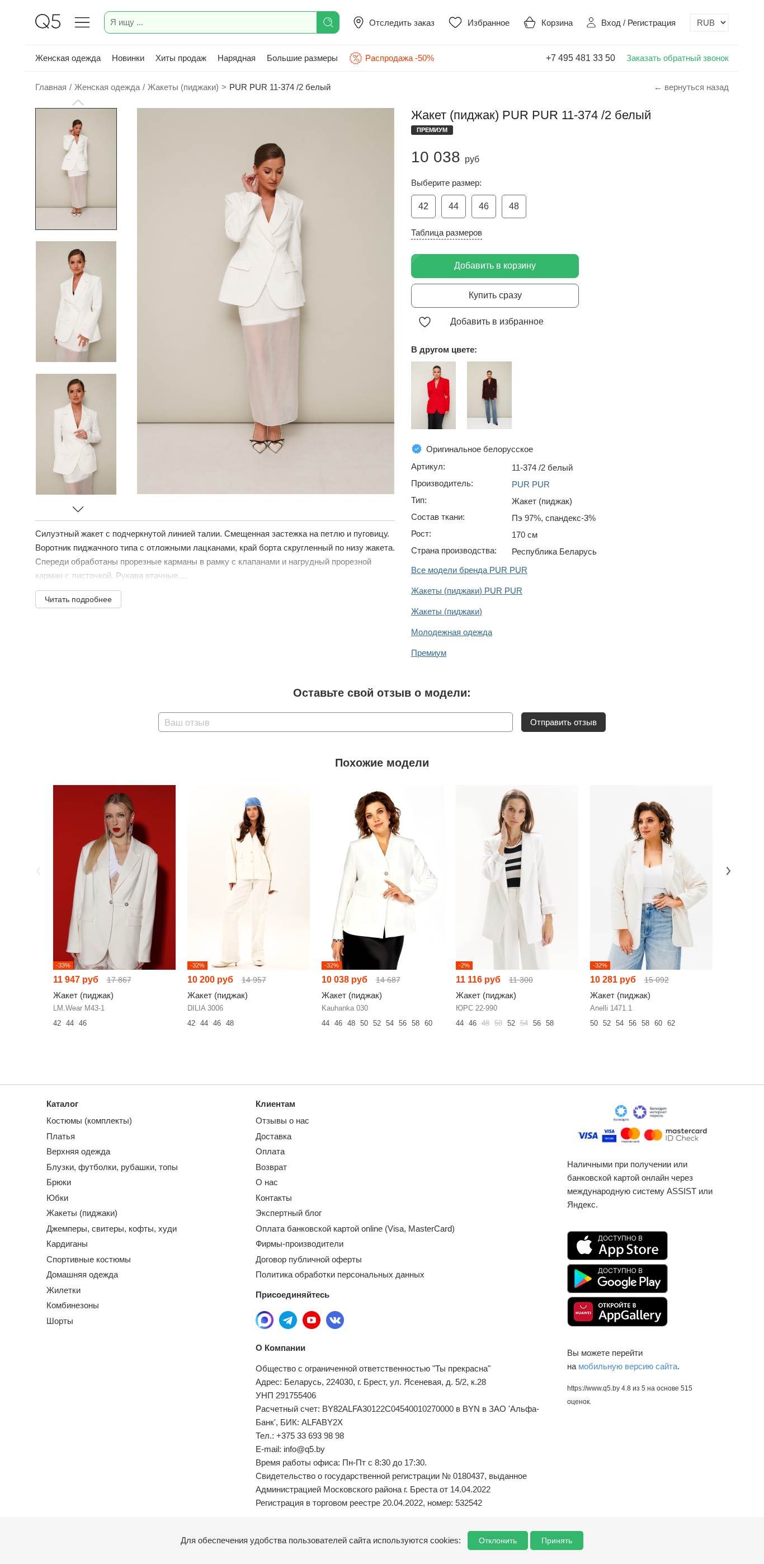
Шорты (59, 1321)
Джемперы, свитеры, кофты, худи (111, 1228)
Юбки (57, 1198)
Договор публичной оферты (309, 1259)
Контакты (274, 1198)
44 (454, 206)
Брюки (58, 1182)
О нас (267, 1182)
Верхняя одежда (78, 1151)
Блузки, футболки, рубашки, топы (112, 1167)
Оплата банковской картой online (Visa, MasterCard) (355, 1228)
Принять (556, 1540)
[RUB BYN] (709, 22)
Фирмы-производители (299, 1243)
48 (514, 206)
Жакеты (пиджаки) (81, 1213)
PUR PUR (531, 484)
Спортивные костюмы (88, 1259)
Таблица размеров (446, 232)
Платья (60, 1136)
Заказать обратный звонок (677, 58)
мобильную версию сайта (627, 1366)
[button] (77, 102)
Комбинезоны (72, 1305)
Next (727, 870)
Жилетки (63, 1290)
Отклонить (498, 1540)
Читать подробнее (78, 599)
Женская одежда (68, 58)
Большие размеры (302, 58)
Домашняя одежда (82, 1274)
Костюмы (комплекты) (89, 1120)
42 (423, 206)
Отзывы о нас (282, 1120)
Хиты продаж (180, 58)
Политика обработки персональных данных (340, 1274)
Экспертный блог (289, 1213)
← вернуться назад (691, 87)
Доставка (273, 1136)
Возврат (271, 1167)
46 (484, 206)
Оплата (270, 1151)
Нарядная (237, 58)
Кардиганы (67, 1243)
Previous (37, 870)
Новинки (128, 58)
